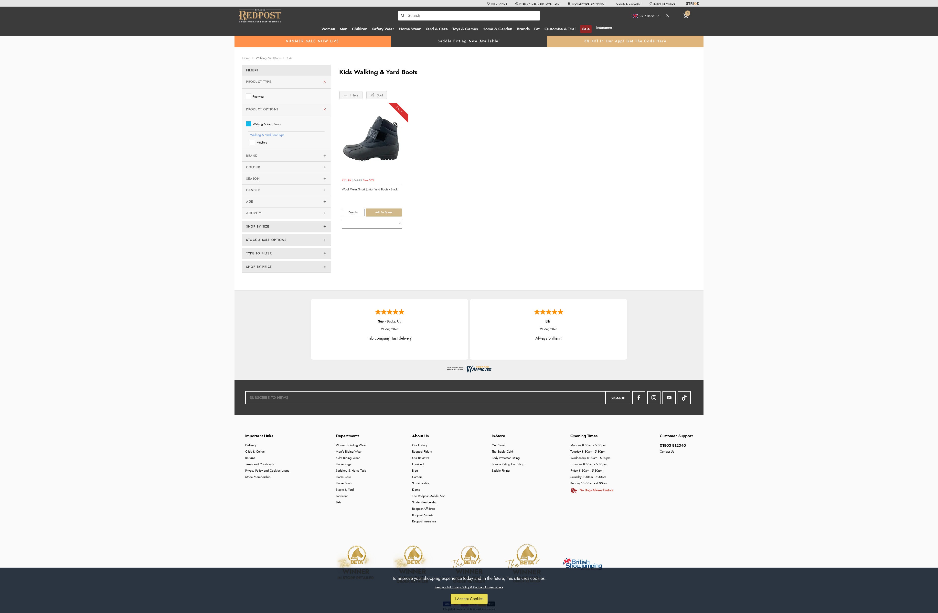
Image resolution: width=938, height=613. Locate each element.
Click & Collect (255, 451)
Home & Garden (497, 29)
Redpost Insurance (424, 521)
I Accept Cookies (469, 599)
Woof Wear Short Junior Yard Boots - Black (370, 189)
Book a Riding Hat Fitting (508, 464)
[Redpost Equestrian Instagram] (654, 397)
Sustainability (420, 483)
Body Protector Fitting (506, 458)
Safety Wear (383, 29)
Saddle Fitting (501, 470)
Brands (523, 29)
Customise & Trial (560, 29)
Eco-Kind (418, 464)
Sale (586, 29)
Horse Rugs (343, 464)
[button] (644, 15)
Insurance (604, 28)
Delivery (250, 445)
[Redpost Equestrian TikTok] (684, 397)
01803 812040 (673, 445)
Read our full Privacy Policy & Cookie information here (469, 587)
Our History (419, 445)
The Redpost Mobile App (428, 496)
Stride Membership (257, 477)
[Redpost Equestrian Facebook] (638, 397)
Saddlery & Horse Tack (351, 470)
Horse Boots (344, 483)
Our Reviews (420, 458)
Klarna (416, 489)
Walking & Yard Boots (267, 124)
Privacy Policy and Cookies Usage (267, 470)
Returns (250, 458)
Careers (417, 477)
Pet (537, 29)
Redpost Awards (422, 515)
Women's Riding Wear (351, 445)
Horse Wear (410, 29)
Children (359, 29)
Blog (415, 470)
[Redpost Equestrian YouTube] (669, 397)
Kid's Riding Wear (348, 458)
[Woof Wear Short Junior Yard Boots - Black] (371, 141)
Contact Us (667, 451)
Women (328, 29)
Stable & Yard (345, 489)
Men (343, 29)
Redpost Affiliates (423, 508)
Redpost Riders (422, 451)
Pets (338, 502)
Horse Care (343, 477)
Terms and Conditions (259, 464)
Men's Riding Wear (349, 451)
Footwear (258, 96)
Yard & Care (437, 29)
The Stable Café (502, 451)
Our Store (498, 445)
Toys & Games (465, 29)
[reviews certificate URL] (469, 368)
